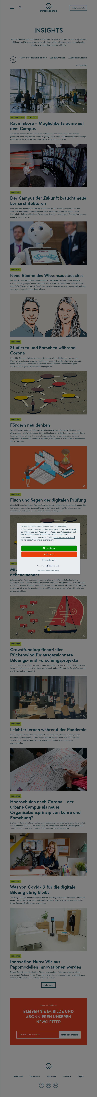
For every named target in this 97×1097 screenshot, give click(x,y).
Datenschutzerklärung (52, 570)
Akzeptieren (49, 548)
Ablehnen (49, 554)
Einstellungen (49, 560)
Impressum (41, 570)
